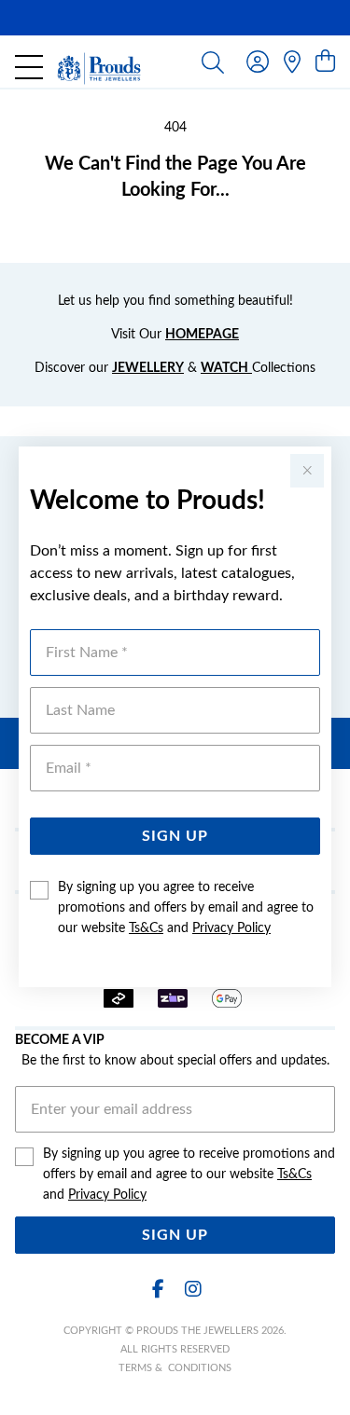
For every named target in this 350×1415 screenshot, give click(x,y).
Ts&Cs (146, 928)
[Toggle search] (213, 61)
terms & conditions (175, 1368)
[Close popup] (307, 471)
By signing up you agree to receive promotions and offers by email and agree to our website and (186, 908)
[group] (175, 17)
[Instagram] (192, 1290)
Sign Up (175, 836)
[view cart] (325, 62)
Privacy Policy (231, 928)
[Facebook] (159, 1290)
